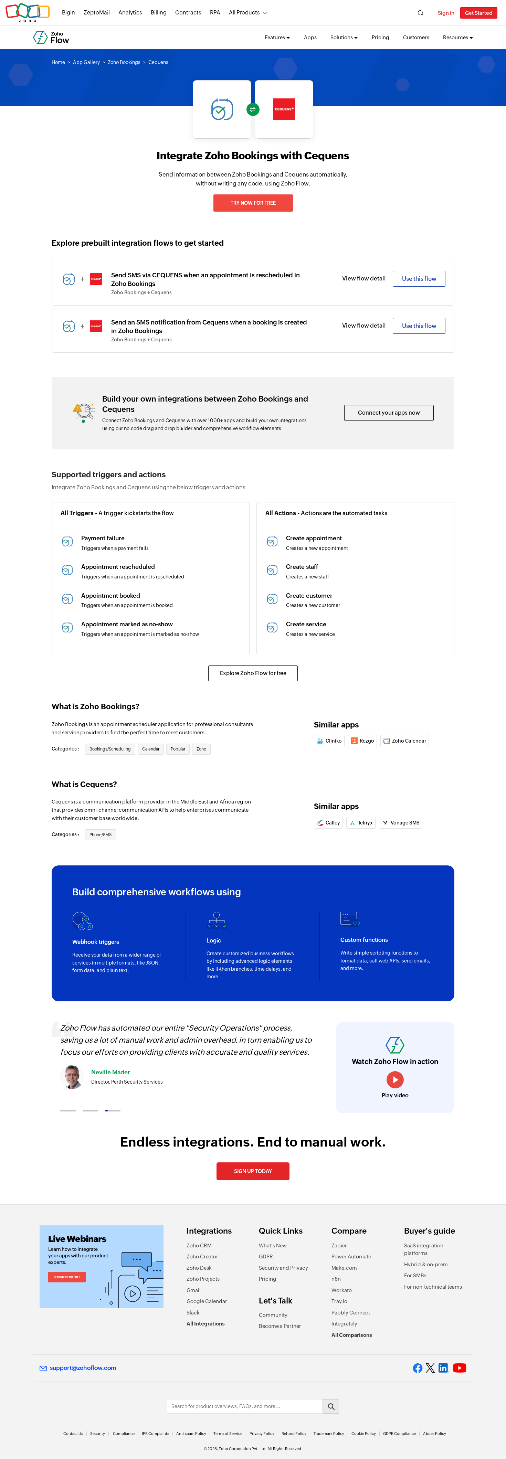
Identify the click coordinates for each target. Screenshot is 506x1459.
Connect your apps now (389, 412)
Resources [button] (455, 37)
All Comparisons (351, 1335)
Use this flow (419, 278)
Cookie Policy (363, 1433)
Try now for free (253, 203)
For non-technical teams (433, 1287)
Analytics (130, 12)
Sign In (446, 13)
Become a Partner (280, 1326)
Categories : (66, 749)
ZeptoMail (97, 12)
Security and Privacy (283, 1268)
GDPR (266, 1256)
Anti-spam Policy (191, 1433)
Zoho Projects (203, 1279)
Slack (193, 1313)
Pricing (380, 37)
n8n (336, 1279)
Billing (159, 12)
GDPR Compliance (399, 1433)
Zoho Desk (199, 1268)
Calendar (150, 749)
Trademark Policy (329, 1433)
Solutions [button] (341, 37)
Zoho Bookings (124, 62)
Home (58, 62)
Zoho (201, 749)
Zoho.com (27, 13)
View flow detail (364, 278)
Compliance (124, 1433)
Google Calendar (207, 1301)
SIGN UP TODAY (253, 1171)
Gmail (194, 1290)
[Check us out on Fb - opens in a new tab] (418, 1368)
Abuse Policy (434, 1433)
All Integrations (206, 1324)
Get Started (479, 13)
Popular (178, 749)
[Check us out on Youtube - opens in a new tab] (459, 1368)
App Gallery (86, 62)
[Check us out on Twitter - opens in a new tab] (430, 1368)
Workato (341, 1290)
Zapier (339, 1245)
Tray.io (339, 1301)
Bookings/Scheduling (110, 749)
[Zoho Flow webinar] (102, 1266)
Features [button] (275, 37)
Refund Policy (294, 1433)
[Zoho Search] (420, 12)
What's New (273, 1245)
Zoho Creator (202, 1256)
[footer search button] (331, 1406)
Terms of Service (227, 1433)
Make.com (344, 1268)
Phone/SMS (100, 834)
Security (97, 1433)
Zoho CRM (199, 1245)
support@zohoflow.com (83, 1367)
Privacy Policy (262, 1433)
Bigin (68, 12)
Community (273, 1315)
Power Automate (351, 1256)
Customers (416, 37)
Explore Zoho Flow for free (253, 673)
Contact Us (73, 1433)
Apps (310, 37)
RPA (215, 12)
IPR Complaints (155, 1433)
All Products (244, 12)
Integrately (344, 1324)
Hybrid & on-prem (426, 1264)
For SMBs (415, 1275)
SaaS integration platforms (423, 1249)
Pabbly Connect (350, 1313)
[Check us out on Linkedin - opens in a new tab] (444, 1368)
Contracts (188, 12)
